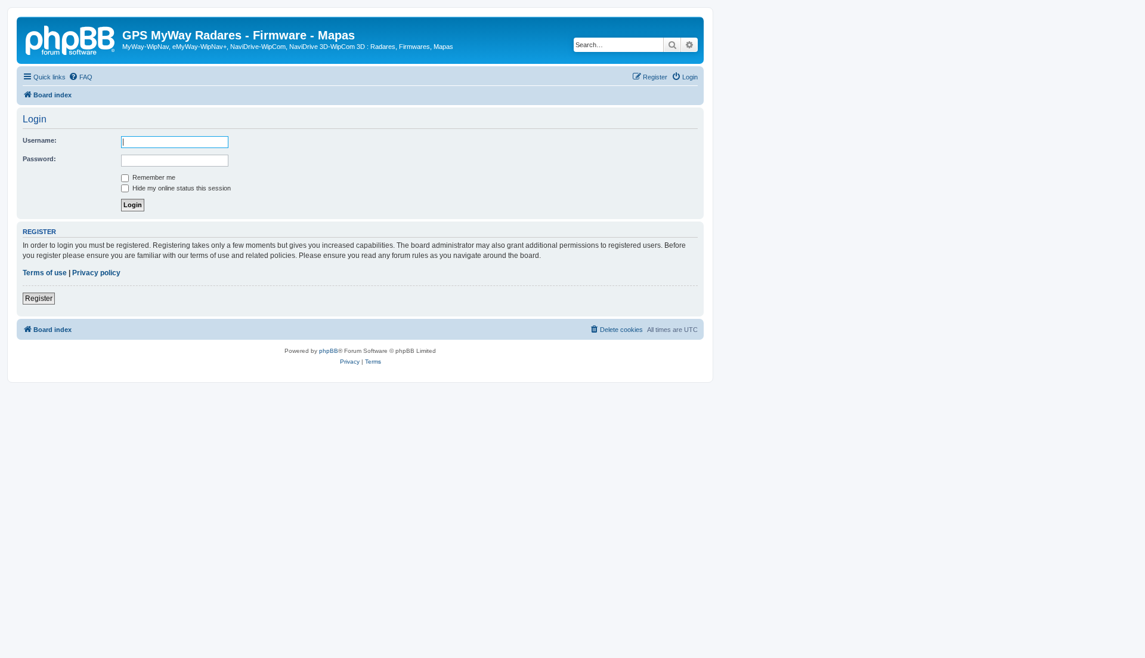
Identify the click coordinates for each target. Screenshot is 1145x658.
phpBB (328, 351)
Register (38, 298)
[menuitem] (80, 77)
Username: (40, 140)
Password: (39, 158)
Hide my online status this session (181, 188)
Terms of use (45, 273)
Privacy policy (96, 273)
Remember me (153, 177)
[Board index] (71, 39)
